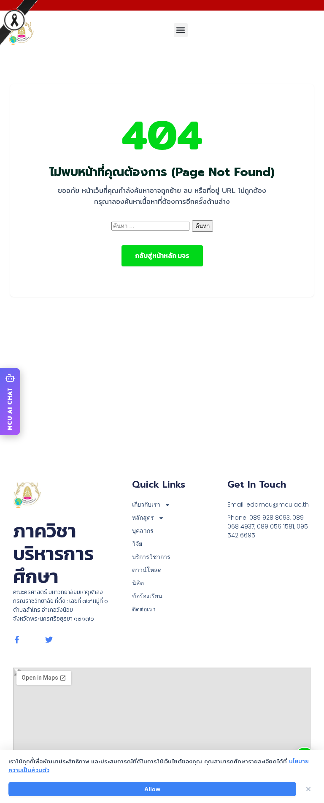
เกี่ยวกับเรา (146, 504)
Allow (152, 789)
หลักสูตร (143, 517)
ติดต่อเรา (144, 609)
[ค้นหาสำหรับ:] (151, 225)
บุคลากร (143, 530)
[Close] (308, 789)
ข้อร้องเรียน (147, 596)
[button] (181, 30)
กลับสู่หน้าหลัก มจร (162, 255)
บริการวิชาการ (151, 557)
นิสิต (138, 583)
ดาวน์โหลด (147, 570)
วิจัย (137, 544)
